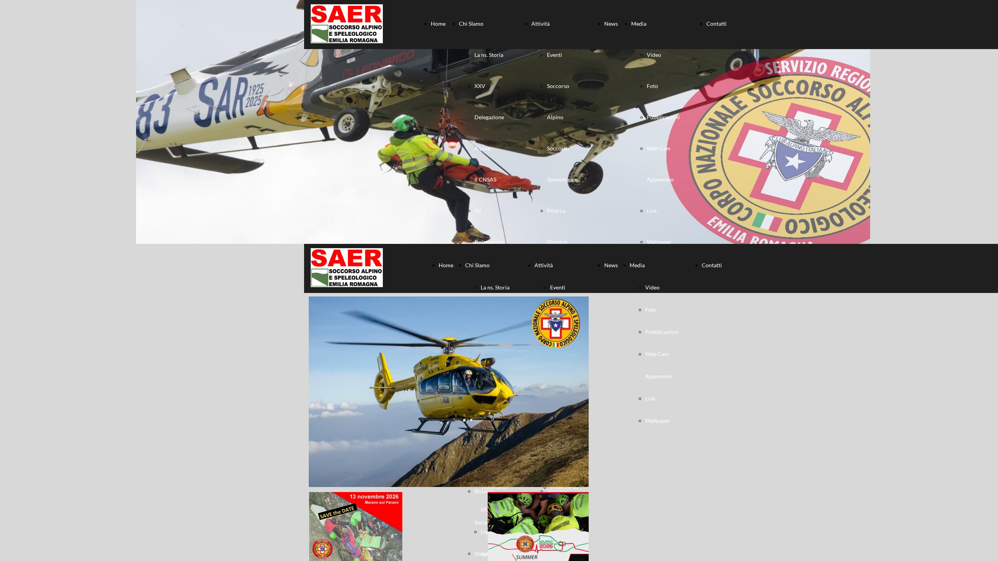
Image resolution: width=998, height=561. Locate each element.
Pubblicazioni (663, 117)
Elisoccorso (564, 487)
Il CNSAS (485, 179)
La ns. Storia (488, 54)
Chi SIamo (471, 23)
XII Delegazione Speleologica (489, 241)
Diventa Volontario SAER (494, 487)
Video (654, 54)
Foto (652, 86)
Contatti (716, 23)
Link (652, 210)
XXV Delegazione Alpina (489, 117)
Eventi (554, 54)
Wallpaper (659, 241)
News (611, 23)
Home (438, 23)
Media (638, 23)
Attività (540, 23)
